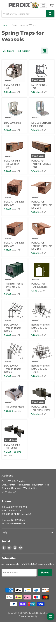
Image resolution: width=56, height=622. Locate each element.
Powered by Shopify (28, 616)
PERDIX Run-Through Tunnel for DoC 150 (41, 245)
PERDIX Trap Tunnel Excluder (39, 285)
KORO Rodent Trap (39, 86)
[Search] (50, 13)
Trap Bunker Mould (14, 406)
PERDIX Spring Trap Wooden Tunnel (12, 163)
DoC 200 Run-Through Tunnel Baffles (12, 368)
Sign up (45, 572)
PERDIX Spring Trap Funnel (12, 446)
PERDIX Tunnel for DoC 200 (14, 203)
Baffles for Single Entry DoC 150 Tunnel (40, 327)
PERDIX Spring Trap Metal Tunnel (41, 408)
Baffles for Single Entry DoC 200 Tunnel (40, 368)
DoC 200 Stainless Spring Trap (41, 124)
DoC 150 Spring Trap (12, 124)
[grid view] (44, 51)
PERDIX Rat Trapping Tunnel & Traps (41, 163)
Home (5, 25)
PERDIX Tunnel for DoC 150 (14, 244)
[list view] (51, 51)
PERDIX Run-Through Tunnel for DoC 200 (41, 204)
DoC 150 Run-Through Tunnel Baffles (12, 327)
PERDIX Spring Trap (12, 86)
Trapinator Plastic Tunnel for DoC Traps (13, 286)
